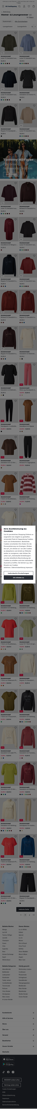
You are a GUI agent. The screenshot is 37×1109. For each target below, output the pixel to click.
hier (27, 563)
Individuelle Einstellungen (18, 573)
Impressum (29, 567)
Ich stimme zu (18, 577)
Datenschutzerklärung (18, 567)
